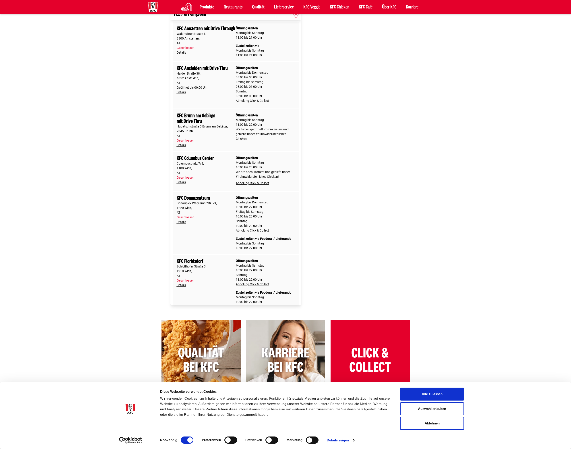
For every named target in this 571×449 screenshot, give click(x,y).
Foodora (266, 238)
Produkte (207, 7)
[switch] (230, 440)
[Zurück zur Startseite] (153, 7)
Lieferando (283, 238)
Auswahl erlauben (432, 409)
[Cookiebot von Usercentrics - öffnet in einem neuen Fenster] (130, 440)
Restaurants (233, 7)
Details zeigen (338, 440)
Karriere (412, 7)
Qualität (258, 7)
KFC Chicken (339, 7)
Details (181, 52)
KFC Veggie (311, 7)
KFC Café (365, 7)
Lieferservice (284, 7)
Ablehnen (432, 423)
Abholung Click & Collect (252, 100)
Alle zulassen (432, 394)
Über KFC (389, 7)
